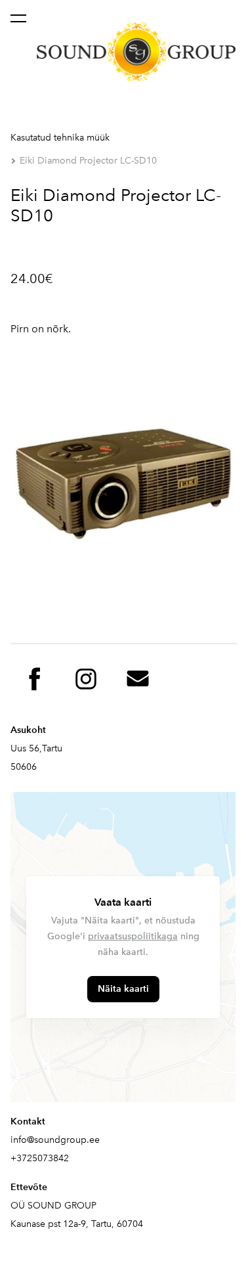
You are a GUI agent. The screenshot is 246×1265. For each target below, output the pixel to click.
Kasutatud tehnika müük (60, 137)
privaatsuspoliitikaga (133, 936)
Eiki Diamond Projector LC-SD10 (88, 160)
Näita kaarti (123, 988)
